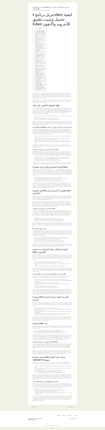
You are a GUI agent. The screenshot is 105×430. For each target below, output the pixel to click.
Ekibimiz (64, 415)
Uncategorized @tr (36, 10)
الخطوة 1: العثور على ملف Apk (39, 30)
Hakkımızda (59, 415)
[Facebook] (74, 418)
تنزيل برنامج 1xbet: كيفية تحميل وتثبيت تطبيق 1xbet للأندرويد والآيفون (40, 66)
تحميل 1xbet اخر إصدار (38, 83)
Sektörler (75, 415)
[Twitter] (69, 418)
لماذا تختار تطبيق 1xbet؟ (39, 85)
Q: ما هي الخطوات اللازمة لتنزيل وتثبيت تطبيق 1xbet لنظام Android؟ (40, 70)
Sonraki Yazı (71, 406)
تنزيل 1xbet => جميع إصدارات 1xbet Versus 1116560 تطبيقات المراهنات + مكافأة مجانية (40, 74)
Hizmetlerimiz (69, 415)
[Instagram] (76, 418)
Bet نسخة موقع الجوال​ (38, 42)
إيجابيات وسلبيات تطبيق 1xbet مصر (40, 68)
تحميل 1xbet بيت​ (37, 50)
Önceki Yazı (33, 406)
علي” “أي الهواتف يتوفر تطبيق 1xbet (40, 84)
